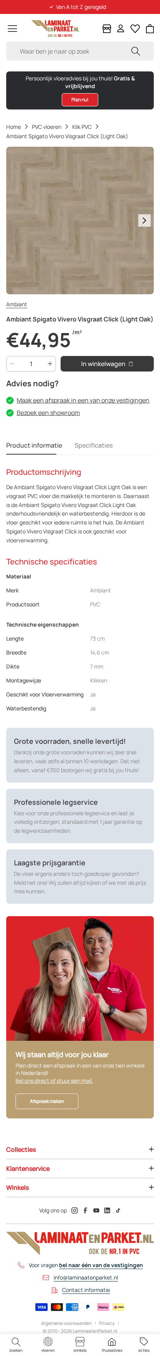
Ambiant (16, 304)
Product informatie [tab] (34, 445)
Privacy (107, 1323)
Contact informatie (86, 1289)
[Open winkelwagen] (150, 28)
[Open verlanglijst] (135, 28)
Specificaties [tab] (94, 445)
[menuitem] (16, 1345)
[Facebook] (85, 1210)
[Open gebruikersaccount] (120, 28)
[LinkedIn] (107, 1210)
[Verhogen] (50, 363)
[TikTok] (118, 1210)
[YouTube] (96, 1210)
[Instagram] (74, 1210)
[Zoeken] (135, 51)
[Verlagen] (12, 363)
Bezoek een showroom (48, 412)
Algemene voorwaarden (66, 1323)
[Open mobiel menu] (12, 28)
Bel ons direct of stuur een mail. (54, 1080)
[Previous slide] (15, 220)
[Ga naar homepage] (55, 28)
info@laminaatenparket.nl (86, 1277)
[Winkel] (107, 28)
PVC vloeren (46, 126)
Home (13, 126)
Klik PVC (82, 126)
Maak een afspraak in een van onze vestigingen (83, 400)
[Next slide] (144, 220)
